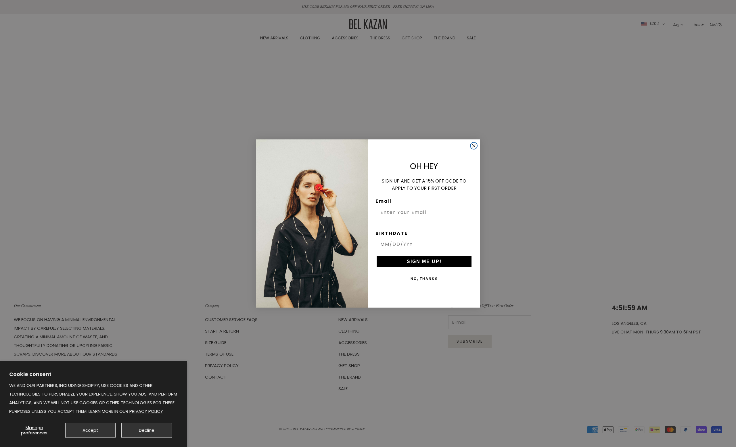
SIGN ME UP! (424, 261)
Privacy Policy (146, 411)
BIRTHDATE (391, 233)
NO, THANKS (424, 279)
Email (383, 201)
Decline (146, 430)
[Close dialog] (473, 145)
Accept (90, 430)
